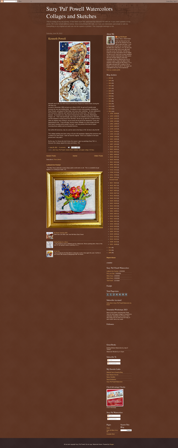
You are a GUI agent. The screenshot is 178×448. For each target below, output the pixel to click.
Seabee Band (69, 150)
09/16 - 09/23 (113, 152)
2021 (110, 88)
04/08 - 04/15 (113, 208)
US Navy (91, 150)
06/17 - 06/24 (113, 183)
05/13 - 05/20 (113, 195)
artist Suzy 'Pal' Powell (59, 150)
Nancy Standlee (111, 377)
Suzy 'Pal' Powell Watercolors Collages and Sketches (79, 12)
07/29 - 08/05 (113, 167)
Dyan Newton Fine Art (112, 374)
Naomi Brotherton (111, 379)
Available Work (111, 434)
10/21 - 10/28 (113, 139)
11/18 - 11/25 (113, 129)
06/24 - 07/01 (113, 177)
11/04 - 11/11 (113, 134)
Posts (110, 360)
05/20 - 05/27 (113, 193)
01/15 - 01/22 (113, 239)
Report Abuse (111, 257)
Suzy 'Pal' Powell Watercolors (115, 381)
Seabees (76, 150)
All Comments (113, 363)
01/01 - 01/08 (113, 244)
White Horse (110, 276)
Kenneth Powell (57, 38)
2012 (110, 111)
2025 (110, 80)
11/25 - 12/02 (113, 126)
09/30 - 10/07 (113, 147)
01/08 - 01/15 (113, 241)
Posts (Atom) (57, 159)
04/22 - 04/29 (113, 203)
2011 (110, 247)
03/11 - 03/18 (113, 218)
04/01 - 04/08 (113, 211)
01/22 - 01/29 (113, 236)
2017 (110, 98)
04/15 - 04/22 (113, 206)
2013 (110, 108)
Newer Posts (51, 156)
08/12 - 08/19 (113, 162)
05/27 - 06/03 (113, 190)
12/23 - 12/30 (113, 116)
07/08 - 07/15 (113, 172)
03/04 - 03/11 (113, 221)
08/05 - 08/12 (113, 164)
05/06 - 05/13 (113, 198)
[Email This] (72, 147)
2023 (110, 83)
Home (75, 156)
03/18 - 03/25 (113, 216)
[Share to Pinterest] (79, 147)
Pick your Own (110, 273)
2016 (110, 101)
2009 (110, 252)
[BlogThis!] (74, 147)
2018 (110, 96)
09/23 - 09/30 (113, 149)
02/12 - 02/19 (113, 229)
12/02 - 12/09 (113, 123)
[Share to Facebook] (77, 147)
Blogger (112, 444)
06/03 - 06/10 (113, 188)
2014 (110, 106)
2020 (110, 91)
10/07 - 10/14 (113, 144)
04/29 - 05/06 (113, 201)
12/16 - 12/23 (113, 118)
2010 (110, 250)
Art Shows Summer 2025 (60, 232)
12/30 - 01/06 (113, 113)
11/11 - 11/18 (113, 131)
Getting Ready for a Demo (61, 242)
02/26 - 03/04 (113, 224)
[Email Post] (68, 147)
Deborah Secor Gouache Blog (115, 372)
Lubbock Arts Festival (53, 165)
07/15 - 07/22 (113, 170)
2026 (110, 78)
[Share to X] (76, 147)
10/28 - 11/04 (113, 136)
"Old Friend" (110, 280)
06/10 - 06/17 (113, 185)
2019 (110, 93)
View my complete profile (113, 70)
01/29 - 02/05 (113, 234)
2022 (110, 85)
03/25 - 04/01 (113, 213)
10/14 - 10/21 (113, 141)
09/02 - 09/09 (113, 154)
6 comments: (62, 147)
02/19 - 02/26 (113, 226)
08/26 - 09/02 (113, 157)
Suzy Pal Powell (122, 37)
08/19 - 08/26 (113, 159)
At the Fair (57, 251)
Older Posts (98, 156)
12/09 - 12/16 (113, 121)
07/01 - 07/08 (113, 175)
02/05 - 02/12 (113, 231)
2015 (110, 103)
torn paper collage (84, 150)
